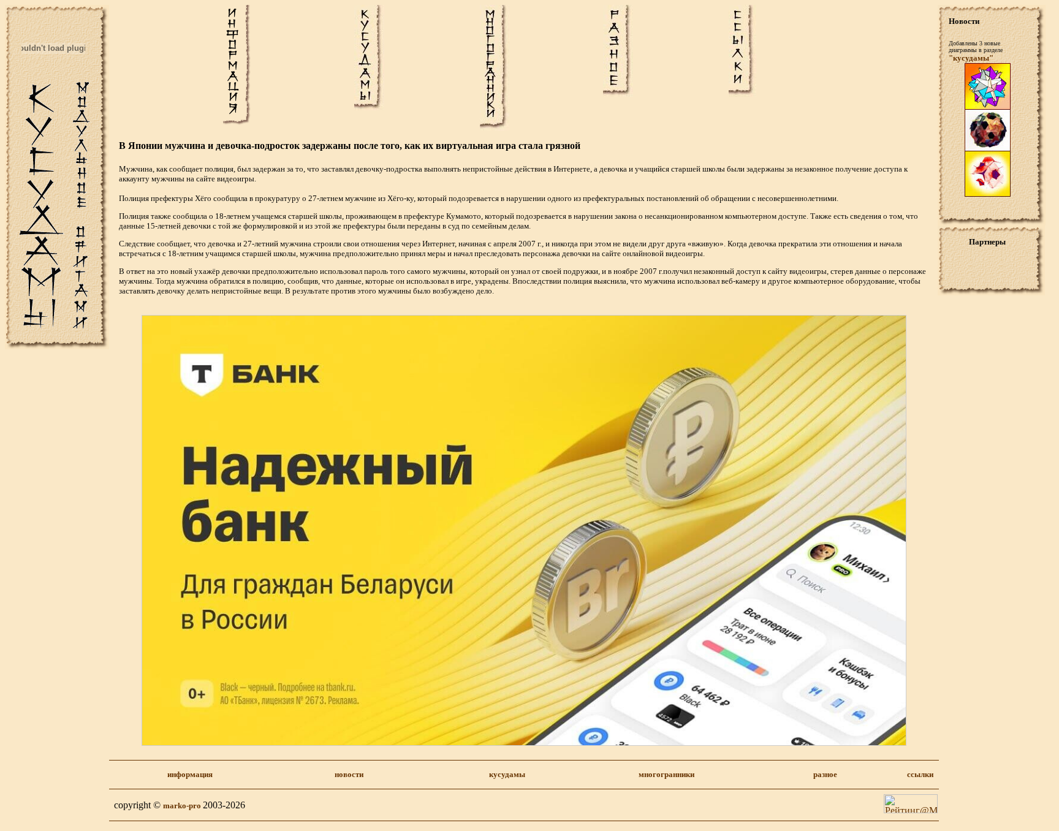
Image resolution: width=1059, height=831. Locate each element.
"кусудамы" (971, 58)
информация (190, 774)
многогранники (666, 774)
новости (349, 774)
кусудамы (507, 774)
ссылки (920, 774)
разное (825, 774)
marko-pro (183, 805)
